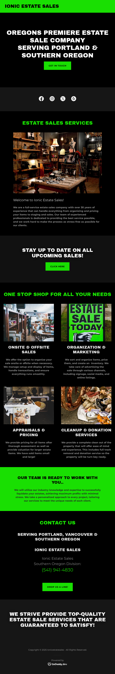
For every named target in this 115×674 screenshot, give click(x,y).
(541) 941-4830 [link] (57, 570)
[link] (32, 7)
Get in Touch (57, 65)
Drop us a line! (57, 587)
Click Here (57, 266)
